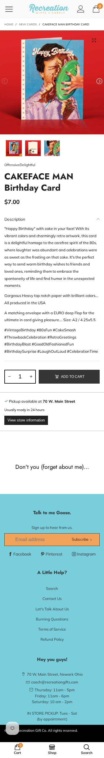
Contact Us (52, 598)
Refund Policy (52, 639)
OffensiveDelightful (19, 165)
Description (14, 219)
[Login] (80, 8)
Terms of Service (52, 629)
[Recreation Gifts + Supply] (49, 9)
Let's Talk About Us (52, 609)
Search (52, 588)
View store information (26, 420)
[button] (4, 81)
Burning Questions (52, 619)
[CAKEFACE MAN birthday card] (52, 82)
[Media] (94, 40)
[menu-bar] (12, 9)
